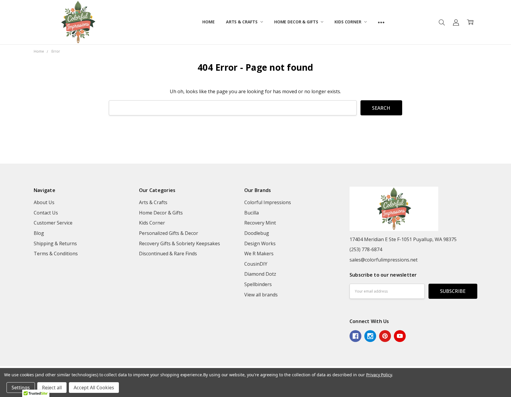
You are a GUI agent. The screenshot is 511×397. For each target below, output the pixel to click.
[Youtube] (400, 336)
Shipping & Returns (55, 243)
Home (208, 22)
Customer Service (53, 223)
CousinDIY (255, 264)
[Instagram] (370, 336)
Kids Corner (348, 22)
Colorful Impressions (267, 202)
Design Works (260, 243)
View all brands (261, 294)
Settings (21, 387)
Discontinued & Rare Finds (168, 253)
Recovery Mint (260, 223)
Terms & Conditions (56, 253)
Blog (39, 233)
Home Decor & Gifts (296, 22)
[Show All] (381, 22)
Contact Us (46, 212)
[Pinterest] (385, 336)
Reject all (52, 387)
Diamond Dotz (260, 274)
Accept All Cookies (94, 387)
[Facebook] (355, 336)
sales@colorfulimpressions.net (384, 259)
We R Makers (259, 253)
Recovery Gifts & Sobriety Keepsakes (179, 243)
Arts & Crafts (242, 22)
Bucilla (251, 212)
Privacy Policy (379, 374)
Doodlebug (256, 233)
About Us (44, 202)
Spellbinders (258, 284)
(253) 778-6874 (366, 249)
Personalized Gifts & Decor (168, 233)
